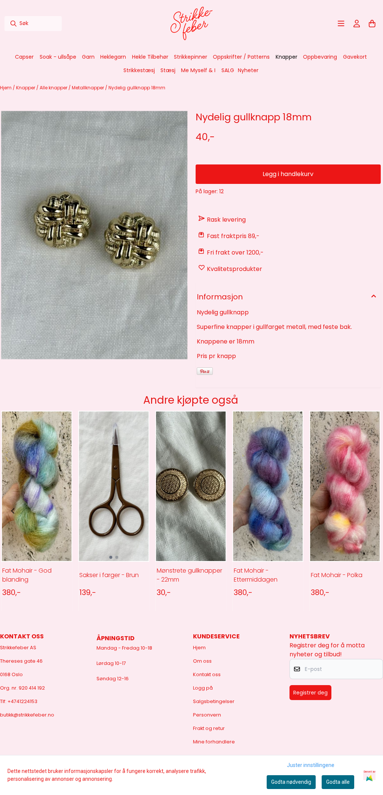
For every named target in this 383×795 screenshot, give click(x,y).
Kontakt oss (207, 674)
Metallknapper (88, 87)
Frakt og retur (209, 728)
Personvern (207, 715)
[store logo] (191, 23)
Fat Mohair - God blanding (27, 575)
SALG (227, 70)
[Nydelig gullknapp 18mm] (94, 235)
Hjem (6, 87)
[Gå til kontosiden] (356, 23)
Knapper (26, 87)
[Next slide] (369, 511)
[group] (36, 511)
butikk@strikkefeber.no (27, 715)
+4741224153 (22, 701)
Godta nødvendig (291, 782)
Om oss (202, 661)
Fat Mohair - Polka (336, 575)
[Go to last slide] (13, 511)
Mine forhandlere (214, 742)
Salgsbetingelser (214, 701)
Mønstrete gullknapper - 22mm (189, 575)
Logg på (203, 688)
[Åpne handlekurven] (372, 23)
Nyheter (248, 70)
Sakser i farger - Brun (109, 575)
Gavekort (355, 57)
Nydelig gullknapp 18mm (136, 87)
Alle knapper (54, 87)
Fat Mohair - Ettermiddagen (256, 575)
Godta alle (338, 782)
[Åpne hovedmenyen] (341, 23)
